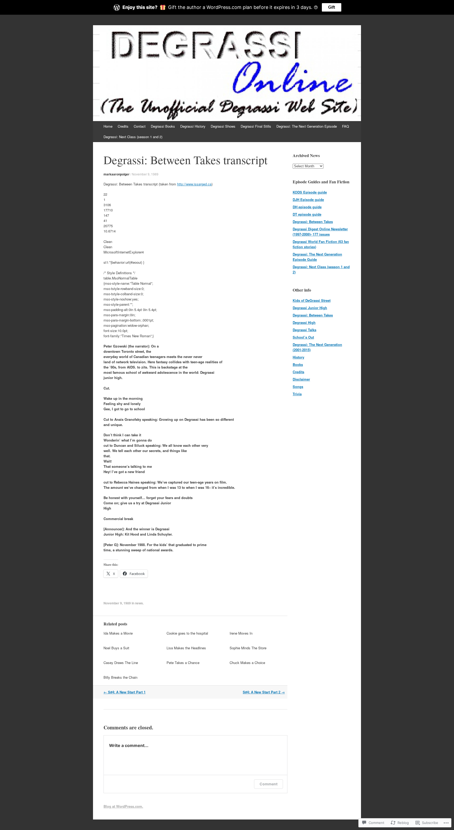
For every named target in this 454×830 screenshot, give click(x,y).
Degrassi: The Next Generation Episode (306, 126)
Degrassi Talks (304, 329)
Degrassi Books (163, 126)
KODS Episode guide (310, 192)
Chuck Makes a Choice (247, 662)
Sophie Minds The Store (248, 647)
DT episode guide (307, 214)
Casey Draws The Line (121, 662)
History (298, 357)
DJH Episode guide (308, 199)
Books (298, 364)
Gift (331, 7)
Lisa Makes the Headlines (186, 647)
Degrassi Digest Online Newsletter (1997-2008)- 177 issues (320, 231)
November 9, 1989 (145, 174)
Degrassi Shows (223, 126)
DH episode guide (307, 206)
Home (108, 126)
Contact (140, 126)
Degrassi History (192, 126)
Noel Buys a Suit (116, 647)
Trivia (297, 393)
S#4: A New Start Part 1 (125, 691)
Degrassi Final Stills (256, 126)
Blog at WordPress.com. (123, 806)
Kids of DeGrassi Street (312, 300)
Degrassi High (304, 322)
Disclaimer (301, 379)
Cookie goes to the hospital (187, 633)
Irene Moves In (241, 633)
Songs (298, 386)
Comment (268, 784)
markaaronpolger (117, 174)
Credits (123, 126)
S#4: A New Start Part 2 (264, 691)
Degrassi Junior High (310, 307)
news (139, 603)
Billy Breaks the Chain (120, 677)
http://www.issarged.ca (194, 183)
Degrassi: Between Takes (313, 221)
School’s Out (303, 337)
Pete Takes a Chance (183, 662)
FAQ (345, 126)
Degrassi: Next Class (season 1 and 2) (133, 136)
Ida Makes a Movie (118, 633)
